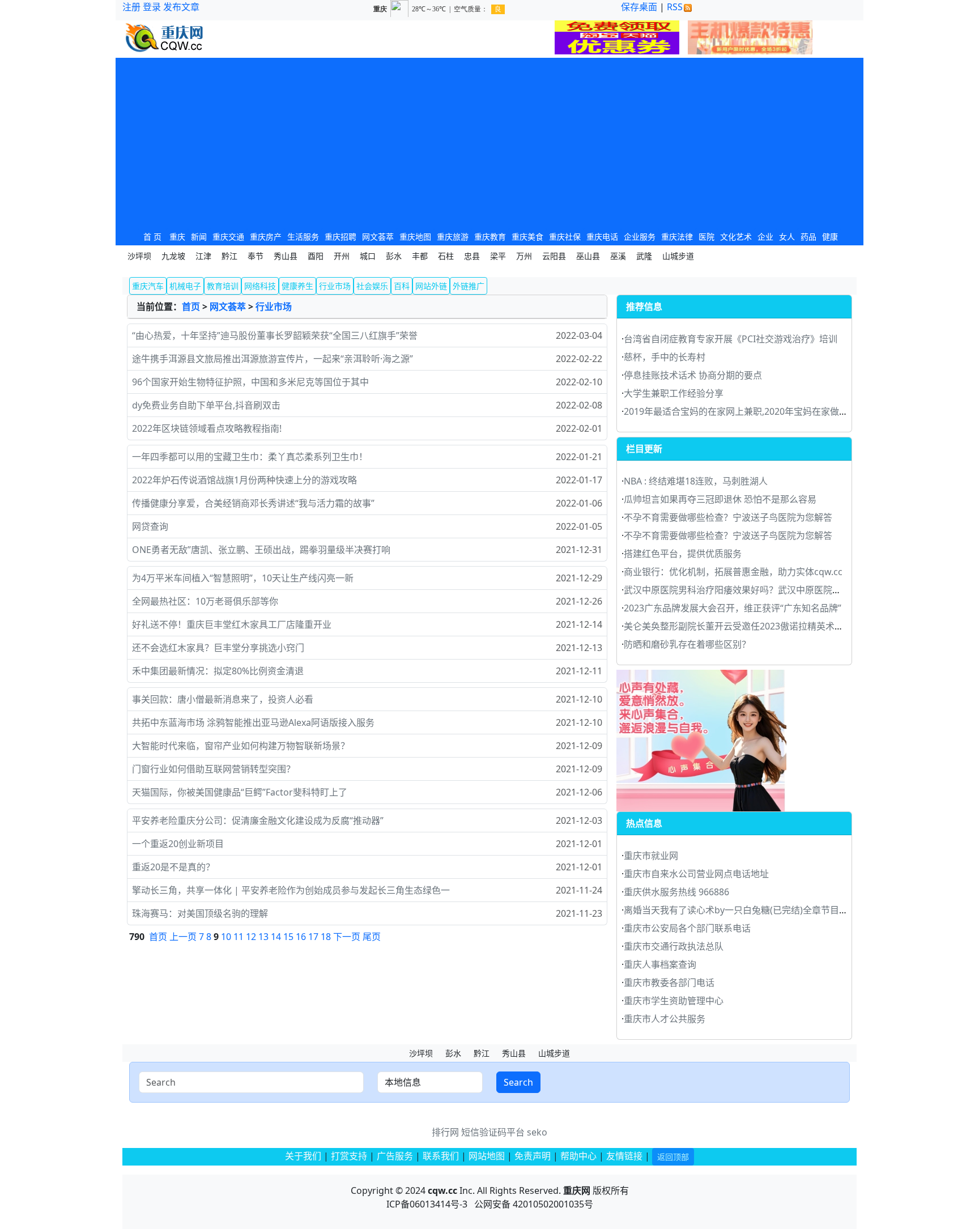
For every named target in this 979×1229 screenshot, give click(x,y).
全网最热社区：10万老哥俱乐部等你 (205, 601)
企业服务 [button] (639, 236)
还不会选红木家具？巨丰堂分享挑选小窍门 (218, 647)
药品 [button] (808, 236)
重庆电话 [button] (602, 236)
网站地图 (487, 1156)
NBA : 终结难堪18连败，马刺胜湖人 (696, 481)
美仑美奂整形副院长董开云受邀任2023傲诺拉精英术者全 (738, 626)
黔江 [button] (229, 255)
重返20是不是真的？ (173, 867)
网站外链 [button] (431, 285)
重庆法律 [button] (677, 236)
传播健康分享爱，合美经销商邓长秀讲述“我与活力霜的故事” (253, 503)
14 (276, 936)
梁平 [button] (498, 255)
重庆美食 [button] (527, 236)
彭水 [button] (394, 255)
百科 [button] (402, 285)
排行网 (445, 1132)
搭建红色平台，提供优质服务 (683, 553)
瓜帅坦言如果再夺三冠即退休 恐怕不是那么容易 (720, 499)
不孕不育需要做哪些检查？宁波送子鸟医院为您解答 (728, 517)
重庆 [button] (177, 236)
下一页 (346, 936)
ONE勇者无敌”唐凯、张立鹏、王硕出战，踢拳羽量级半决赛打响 (261, 549)
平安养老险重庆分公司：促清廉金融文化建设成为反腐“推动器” (258, 820)
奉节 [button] (255, 255)
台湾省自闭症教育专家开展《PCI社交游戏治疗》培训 (730, 339)
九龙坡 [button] (173, 255)
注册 (131, 7)
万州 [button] (524, 255)
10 (226, 936)
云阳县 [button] (554, 255)
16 (301, 936)
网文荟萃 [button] (378, 236)
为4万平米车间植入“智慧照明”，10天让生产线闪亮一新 (243, 578)
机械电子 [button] (185, 285)
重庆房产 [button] (266, 236)
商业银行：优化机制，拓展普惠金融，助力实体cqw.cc (733, 571)
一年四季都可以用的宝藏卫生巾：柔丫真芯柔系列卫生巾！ (250, 456)
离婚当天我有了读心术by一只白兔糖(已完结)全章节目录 (736, 910)
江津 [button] (203, 255)
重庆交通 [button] (228, 236)
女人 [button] (787, 236)
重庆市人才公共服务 (664, 1019)
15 (288, 936)
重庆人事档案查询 (660, 964)
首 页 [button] (152, 236)
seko (537, 1132)
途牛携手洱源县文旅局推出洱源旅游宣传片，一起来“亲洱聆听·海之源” (272, 358)
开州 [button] (342, 255)
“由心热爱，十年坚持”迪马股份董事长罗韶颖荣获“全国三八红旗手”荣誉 (275, 335)
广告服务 (395, 1156)
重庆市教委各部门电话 (669, 982)
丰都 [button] (420, 255)
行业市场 (274, 306)
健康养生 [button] (297, 285)
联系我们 (441, 1156)
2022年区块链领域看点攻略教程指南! (207, 428)
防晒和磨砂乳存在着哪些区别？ (687, 644)
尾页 (372, 936)
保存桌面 (639, 7)
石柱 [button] (446, 255)
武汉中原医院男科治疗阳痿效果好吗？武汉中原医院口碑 (737, 590)
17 (313, 936)
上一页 (183, 936)
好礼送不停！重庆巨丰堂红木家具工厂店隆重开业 (231, 624)
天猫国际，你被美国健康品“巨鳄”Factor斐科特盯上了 (239, 792)
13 (263, 936)
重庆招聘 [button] (340, 236)
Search (518, 1082)
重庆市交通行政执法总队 (673, 946)
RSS (675, 7)
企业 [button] (765, 236)
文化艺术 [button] (736, 236)
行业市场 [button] (335, 285)
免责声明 (532, 1156)
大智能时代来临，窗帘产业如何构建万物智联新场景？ (241, 745)
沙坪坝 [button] (139, 255)
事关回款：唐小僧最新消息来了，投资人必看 (222, 699)
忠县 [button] (472, 255)
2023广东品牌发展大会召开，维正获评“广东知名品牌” (732, 608)
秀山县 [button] (285, 255)
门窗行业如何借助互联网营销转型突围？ (213, 769)
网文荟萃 (228, 306)
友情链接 (624, 1156)
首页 (191, 306)
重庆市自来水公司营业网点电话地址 (696, 873)
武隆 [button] (644, 255)
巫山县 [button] (588, 255)
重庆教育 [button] (490, 236)
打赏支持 (350, 1156)
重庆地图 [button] (415, 236)
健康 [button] (830, 236)
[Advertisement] (489, 142)
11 (238, 936)
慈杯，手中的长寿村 (664, 357)
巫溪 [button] (618, 255)
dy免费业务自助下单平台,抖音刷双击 (206, 405)
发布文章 (181, 7)
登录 (152, 7)
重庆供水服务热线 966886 (676, 892)
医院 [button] (706, 236)
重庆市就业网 (651, 855)
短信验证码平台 (493, 1132)
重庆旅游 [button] (453, 236)
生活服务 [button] (303, 236)
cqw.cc (442, 1190)
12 (251, 936)
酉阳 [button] (316, 255)
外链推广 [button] (468, 285)
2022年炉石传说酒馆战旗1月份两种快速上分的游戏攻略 (244, 480)
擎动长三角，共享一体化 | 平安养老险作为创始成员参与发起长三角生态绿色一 (291, 890)
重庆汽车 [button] (148, 285)
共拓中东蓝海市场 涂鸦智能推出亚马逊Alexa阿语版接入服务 (253, 722)
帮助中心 (578, 1156)
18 (326, 936)
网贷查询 (150, 526)
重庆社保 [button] (565, 236)
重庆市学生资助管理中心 (673, 1000)
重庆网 (576, 1190)
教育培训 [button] (223, 285)
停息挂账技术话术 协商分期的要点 (693, 375)
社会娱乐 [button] (372, 285)
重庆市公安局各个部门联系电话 (687, 928)
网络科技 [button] (260, 285)
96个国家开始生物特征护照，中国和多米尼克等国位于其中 (250, 382)
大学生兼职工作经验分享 (673, 393)
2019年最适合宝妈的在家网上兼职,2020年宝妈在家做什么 (740, 411)
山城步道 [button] (678, 255)
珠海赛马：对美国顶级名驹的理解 (200, 913)
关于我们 (303, 1156)
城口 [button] (368, 255)
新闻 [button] (199, 236)
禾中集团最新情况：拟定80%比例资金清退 (218, 671)
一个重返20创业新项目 (178, 843)
